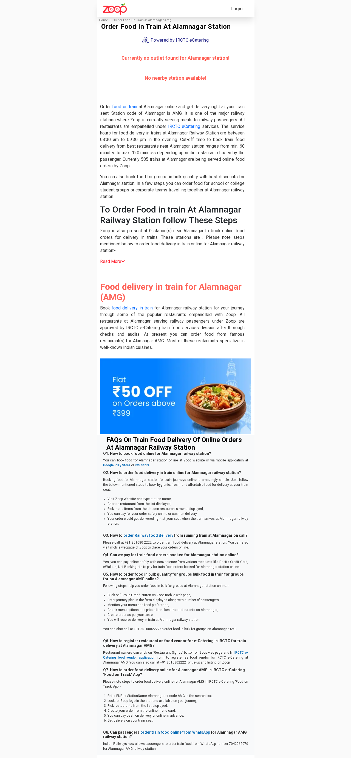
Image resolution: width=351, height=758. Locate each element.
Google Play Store (116, 465)
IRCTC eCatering (184, 126)
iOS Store (142, 465)
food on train (124, 106)
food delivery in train (132, 308)
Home (103, 20)
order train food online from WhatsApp (175, 732)
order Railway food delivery (148, 535)
